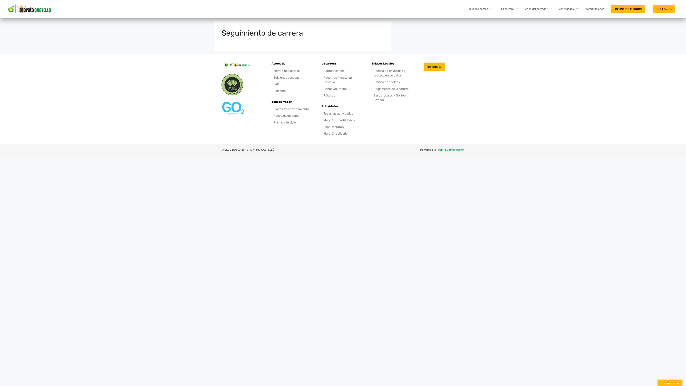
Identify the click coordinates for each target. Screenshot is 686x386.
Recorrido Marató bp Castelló (338, 80)
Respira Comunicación (450, 149)
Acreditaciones (594, 9)
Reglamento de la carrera (391, 89)
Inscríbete (434, 66)
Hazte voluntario (335, 89)
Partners (280, 91)
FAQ (276, 84)
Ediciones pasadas (286, 77)
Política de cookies (387, 82)
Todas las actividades (338, 113)
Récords (329, 95)
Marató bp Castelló (287, 71)
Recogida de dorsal (287, 115)
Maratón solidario (336, 133)
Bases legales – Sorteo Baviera (390, 98)
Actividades (566, 9)
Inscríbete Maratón (628, 9)
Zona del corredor (536, 9)
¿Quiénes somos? (478, 9)
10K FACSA (664, 9)
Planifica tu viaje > (286, 122)
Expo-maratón (334, 127)
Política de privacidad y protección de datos (390, 73)
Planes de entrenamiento (291, 109)
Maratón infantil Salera (339, 120)
